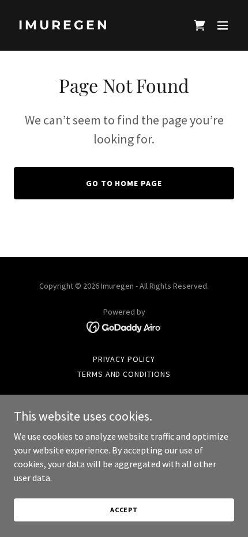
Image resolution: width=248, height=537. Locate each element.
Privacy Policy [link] (124, 359)
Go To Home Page (124, 183)
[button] (222, 25)
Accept (124, 509)
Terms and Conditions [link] (124, 374)
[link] (90, 26)
